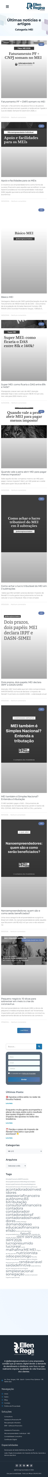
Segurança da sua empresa (19, 1268)
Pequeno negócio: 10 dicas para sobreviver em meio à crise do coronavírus (18, 1001)
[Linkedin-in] (24, 1465)
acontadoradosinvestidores (23, 1191)
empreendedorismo (13, 1234)
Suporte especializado (13, 1277)
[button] (7, 6)
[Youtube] (27, 1465)
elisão (10, 1230)
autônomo (15, 1199)
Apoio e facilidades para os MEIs (18, 180)
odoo (10, 1256)
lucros (23, 1247)
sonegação (15, 1274)
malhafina (14, 1250)
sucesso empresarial (31, 1275)
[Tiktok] (31, 1465)
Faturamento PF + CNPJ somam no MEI (23, 101)
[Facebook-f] (20, 1465)
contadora (14, 1208)
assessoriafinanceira (23, 1196)
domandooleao (19, 1224)
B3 (26, 1199)
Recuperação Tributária (19, 1259)
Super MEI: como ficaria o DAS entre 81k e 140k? (23, 385)
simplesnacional (19, 1271)
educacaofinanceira (22, 1227)
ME (26, 1250)
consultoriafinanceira (23, 1205)
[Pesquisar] (39, 1046)
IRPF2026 (14, 1240)
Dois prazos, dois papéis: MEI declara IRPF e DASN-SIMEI (21, 683)
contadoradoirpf (19, 1214)
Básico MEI (7, 297)
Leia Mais (9, 1103)
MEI (32, 1250)
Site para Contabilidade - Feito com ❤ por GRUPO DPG (24, 1473)
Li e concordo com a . (23, 1073)
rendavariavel (30, 1262)
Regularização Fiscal (12, 1262)
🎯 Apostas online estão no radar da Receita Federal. (23, 1098)
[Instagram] (16, 1465)
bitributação (16, 1202)
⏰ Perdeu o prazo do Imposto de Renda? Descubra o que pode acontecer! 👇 (22, 1131)
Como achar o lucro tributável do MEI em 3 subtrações (24, 587)
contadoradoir (18, 1211)
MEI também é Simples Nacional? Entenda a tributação (19, 797)
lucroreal (13, 1246)
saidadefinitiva (18, 1265)
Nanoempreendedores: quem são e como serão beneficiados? (20, 912)
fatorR (25, 1234)
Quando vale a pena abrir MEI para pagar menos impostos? (23, 473)
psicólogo (23, 1256)
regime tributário (31, 1259)
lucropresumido (19, 1243)
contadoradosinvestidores (23, 1219)
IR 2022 (13, 1237)
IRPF (21, 1237)
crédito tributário (21, 1221)
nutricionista (27, 1253)
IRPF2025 (33, 1237)
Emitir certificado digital (23, 1231)
